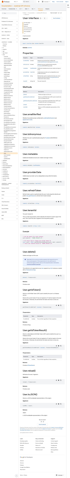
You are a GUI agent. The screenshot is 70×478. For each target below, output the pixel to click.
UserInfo (30, 47)
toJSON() (25, 107)
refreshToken (26, 76)
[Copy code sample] (61, 42)
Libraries (22, 447)
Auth (51, 268)
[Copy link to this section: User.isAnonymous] (42, 134)
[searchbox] (9, 13)
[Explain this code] (56, 42)
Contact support (54, 441)
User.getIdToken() (54, 77)
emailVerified (26, 60)
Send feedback (56, 18)
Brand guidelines (54, 449)
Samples (47, 8)
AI (20, 8)
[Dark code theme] (59, 42)
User (42, 268)
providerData (26, 72)
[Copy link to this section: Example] (30, 232)
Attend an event (39, 449)
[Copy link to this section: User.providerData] (42, 172)
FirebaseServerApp (31, 270)
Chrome (22, 463)
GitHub (21, 449)
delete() (25, 94)
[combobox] (29, 1)
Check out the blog (39, 441)
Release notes (54, 447)
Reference (40, 8)
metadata (25, 68)
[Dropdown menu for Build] (29, 8)
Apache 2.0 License (47, 428)
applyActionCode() (54, 62)
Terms (21, 475)
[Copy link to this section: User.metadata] (39, 154)
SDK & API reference (24, 443)
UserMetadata (33, 68)
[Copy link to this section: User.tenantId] (37, 210)
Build (26, 8)
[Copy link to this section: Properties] (34, 53)
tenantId (25, 81)
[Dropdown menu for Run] (35, 8)
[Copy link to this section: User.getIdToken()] (42, 290)
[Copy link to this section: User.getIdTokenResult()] (48, 330)
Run (32, 8)
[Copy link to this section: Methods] (33, 87)
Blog (53, 1)
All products (22, 469)
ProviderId (40, 65)
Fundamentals (12, 8)
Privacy (25, 475)
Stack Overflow (54, 443)
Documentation (7, 6)
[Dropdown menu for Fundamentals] (16, 8)
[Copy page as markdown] (44, 18)
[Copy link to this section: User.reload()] (37, 371)
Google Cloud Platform (25, 467)
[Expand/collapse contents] (31, 22)
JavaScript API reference (22, 6)
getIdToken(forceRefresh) (29, 97)
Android (22, 460)
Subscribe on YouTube (40, 447)
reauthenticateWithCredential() (34, 264)
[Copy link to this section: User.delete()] (37, 252)
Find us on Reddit (39, 443)
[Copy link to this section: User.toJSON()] (38, 394)
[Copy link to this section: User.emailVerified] (42, 114)
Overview (4, 8)
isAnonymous (26, 64)
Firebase (24, 12)
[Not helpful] (61, 13)
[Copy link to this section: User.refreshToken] (42, 190)
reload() (25, 104)
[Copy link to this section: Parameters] (31, 312)
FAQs (52, 452)
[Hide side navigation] (16, 475)
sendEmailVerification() (43, 62)
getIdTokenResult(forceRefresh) (30, 100)
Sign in (66, 1)
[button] (8, 21)
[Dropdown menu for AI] (22, 8)
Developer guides (24, 441)
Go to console (60, 1)
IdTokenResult (30, 365)
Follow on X (37, 445)
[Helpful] (59, 13)
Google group (54, 445)
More (15, 1)
